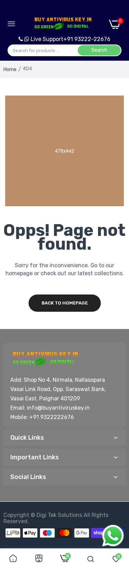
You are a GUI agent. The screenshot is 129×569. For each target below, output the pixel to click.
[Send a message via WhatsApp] (113, 535)
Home (10, 69)
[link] (13, 559)
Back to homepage (65, 303)
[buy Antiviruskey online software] (62, 24)
